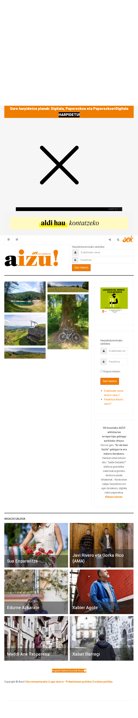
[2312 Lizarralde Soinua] (114, 300)
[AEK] (128, 239)
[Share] (109, 239)
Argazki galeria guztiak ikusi (68, 671)
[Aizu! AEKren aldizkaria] (31, 258)
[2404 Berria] (69, 223)
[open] (8, 239)
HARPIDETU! (69, 114)
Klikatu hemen (113, 497)
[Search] (118, 239)
